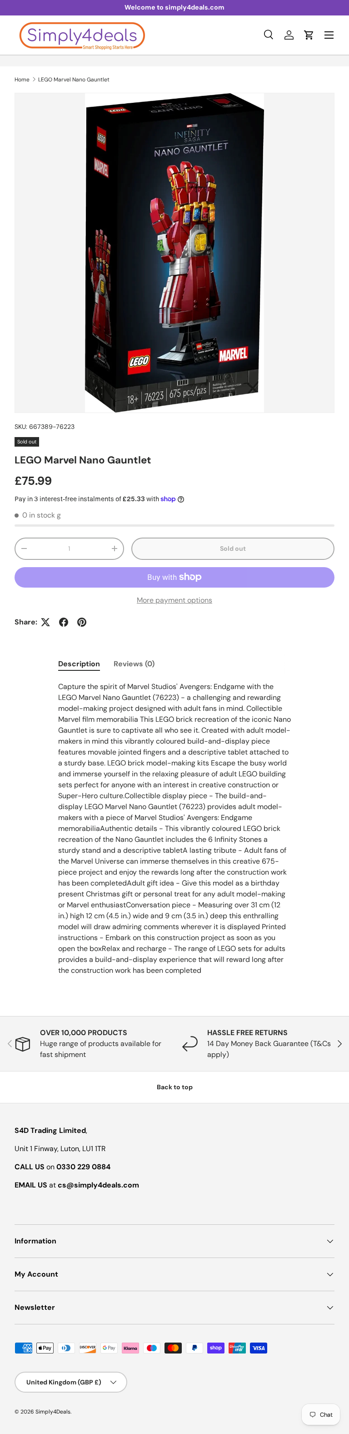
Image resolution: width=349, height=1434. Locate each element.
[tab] (79, 664)
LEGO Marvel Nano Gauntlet (74, 79)
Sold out (233, 548)
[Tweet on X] (45, 622)
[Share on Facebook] (64, 622)
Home (22, 79)
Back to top (175, 1087)
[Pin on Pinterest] (82, 622)
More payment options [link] (174, 600)
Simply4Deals (52, 1411)
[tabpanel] (174, 828)
